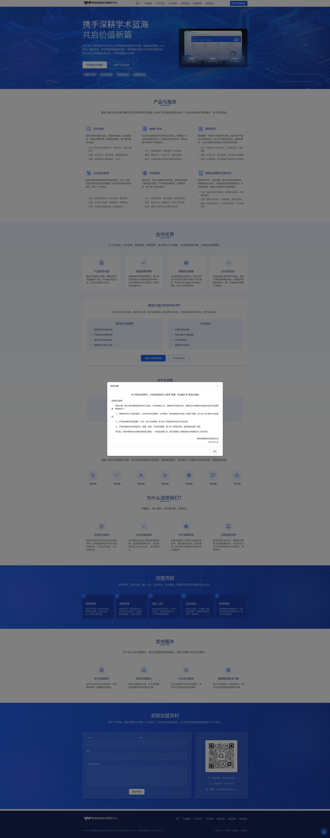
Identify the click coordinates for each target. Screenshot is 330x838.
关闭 (214, 451)
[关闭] (218, 386)
